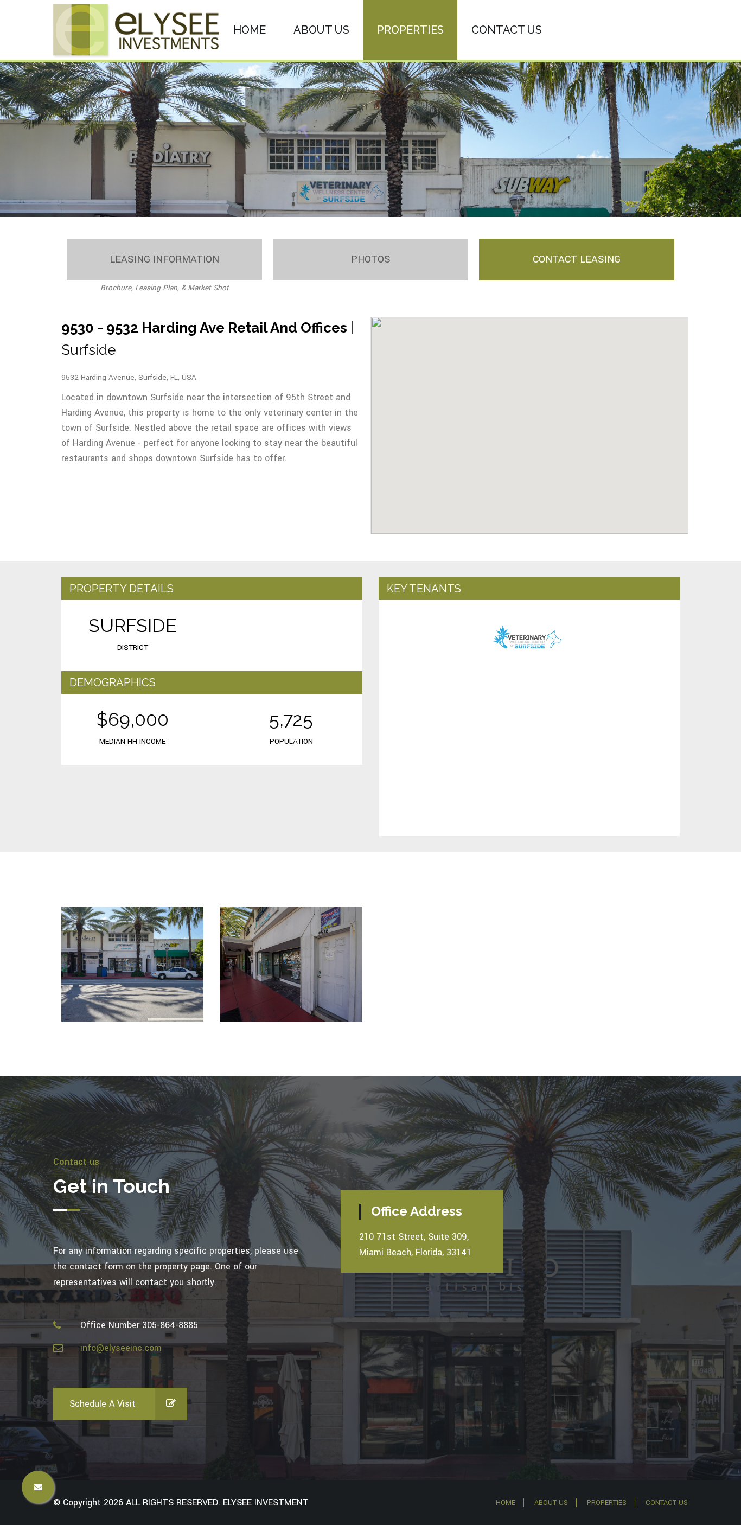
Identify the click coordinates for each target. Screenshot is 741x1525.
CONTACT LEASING (577, 259)
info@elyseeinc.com (121, 1348)
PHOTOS (371, 259)
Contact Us (667, 1503)
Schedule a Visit (102, 1404)
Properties (410, 29)
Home (249, 29)
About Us (321, 29)
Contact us (506, 29)
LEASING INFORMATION (164, 259)
